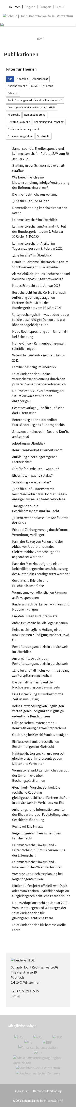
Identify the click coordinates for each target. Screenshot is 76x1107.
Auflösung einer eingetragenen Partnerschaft (34, 459)
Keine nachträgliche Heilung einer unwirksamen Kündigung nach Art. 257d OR (40, 634)
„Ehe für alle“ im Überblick (31, 255)
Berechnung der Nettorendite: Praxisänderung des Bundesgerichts (38, 422)
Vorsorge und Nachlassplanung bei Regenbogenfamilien (37, 876)
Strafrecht (43, 136)
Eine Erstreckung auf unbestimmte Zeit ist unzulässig (37, 697)
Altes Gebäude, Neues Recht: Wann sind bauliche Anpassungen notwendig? (41, 276)
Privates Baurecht (19, 122)
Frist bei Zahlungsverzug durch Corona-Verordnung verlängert (41, 532)
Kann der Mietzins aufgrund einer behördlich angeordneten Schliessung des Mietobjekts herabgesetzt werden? (41, 568)
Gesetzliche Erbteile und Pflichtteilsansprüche (30, 583)
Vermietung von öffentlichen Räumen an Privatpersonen (39, 595)
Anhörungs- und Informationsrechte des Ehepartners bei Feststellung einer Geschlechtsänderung (40, 814)
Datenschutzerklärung (47, 1091)
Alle (10, 79)
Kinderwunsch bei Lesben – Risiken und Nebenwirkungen (41, 607)
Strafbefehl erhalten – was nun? (35, 469)
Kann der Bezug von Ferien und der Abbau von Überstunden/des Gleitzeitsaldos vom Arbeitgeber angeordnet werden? (37, 549)
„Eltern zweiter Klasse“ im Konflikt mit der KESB (40, 520)
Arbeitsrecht (40, 79)
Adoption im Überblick (28, 443)
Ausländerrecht (17, 86)
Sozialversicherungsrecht (23, 129)
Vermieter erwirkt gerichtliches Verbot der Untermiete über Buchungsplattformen (40, 775)
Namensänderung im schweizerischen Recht (39, 210)
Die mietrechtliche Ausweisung (35, 194)
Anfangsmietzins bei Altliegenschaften (40, 623)
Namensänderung (35, 114)
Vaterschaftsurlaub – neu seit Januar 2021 (38, 358)
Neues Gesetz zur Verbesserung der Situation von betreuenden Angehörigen (38, 396)
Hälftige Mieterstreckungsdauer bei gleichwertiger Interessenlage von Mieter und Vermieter (38, 758)
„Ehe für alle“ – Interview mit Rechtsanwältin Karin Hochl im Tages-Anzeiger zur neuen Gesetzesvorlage (39, 494)
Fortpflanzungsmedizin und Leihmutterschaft (35, 100)
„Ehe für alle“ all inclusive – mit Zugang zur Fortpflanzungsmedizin (41, 673)
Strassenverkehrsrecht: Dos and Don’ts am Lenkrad (40, 434)
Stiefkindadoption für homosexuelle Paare (39, 927)
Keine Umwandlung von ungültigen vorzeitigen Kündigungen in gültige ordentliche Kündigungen (38, 711)
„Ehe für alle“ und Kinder (30, 201)
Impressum (21, 1091)
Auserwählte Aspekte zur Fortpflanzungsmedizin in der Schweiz (40, 661)
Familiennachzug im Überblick (34, 367)
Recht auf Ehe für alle (28, 826)
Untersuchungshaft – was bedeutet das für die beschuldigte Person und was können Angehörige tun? (41, 319)
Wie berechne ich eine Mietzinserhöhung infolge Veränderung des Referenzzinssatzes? (40, 182)
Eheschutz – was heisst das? (32, 475)
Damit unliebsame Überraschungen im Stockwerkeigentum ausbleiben (40, 264)
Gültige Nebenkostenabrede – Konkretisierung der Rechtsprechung (39, 725)
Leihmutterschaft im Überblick (34, 220)
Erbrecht (13, 93)
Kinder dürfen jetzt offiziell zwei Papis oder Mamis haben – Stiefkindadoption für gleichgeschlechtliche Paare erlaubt (41, 890)
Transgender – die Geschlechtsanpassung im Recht (35, 508)
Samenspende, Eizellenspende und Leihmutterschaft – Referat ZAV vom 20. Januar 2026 (40, 153)
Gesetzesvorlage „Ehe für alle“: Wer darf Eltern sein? (38, 410)
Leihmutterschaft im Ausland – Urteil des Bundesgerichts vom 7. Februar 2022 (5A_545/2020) (39, 231)
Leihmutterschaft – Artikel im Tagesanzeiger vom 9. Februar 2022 (37, 246)
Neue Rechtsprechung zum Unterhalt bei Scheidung (39, 334)
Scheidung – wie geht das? (31, 482)
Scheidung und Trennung (49, 122)
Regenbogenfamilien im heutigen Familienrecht (36, 836)
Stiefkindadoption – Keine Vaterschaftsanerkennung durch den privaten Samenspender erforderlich (39, 379)
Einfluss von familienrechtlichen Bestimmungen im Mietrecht (35, 744)
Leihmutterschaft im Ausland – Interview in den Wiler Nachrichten (37, 864)
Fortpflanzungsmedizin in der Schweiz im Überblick (40, 649)
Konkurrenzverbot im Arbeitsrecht (37, 450)
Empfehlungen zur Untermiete (35, 616)
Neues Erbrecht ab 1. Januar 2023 (36, 285)
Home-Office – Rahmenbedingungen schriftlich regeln (38, 346)
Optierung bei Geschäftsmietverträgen (40, 735)
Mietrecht (14, 114)
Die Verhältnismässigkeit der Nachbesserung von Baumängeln (36, 685)
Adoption (22, 79)
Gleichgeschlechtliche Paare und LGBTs (31, 107)
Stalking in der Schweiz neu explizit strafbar (38, 168)
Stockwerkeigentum (20, 136)
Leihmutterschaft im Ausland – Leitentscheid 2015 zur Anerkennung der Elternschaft (38, 850)
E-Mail (15, 996)
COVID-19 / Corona (42, 86)
